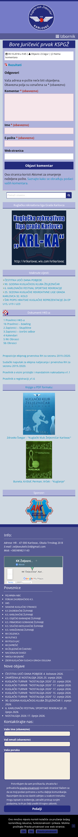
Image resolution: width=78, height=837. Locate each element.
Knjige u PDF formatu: (39, 387)
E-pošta (19, 138)
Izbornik (67, 36)
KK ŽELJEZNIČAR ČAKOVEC (18, 649)
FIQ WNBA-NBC (13, 595)
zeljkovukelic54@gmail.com (29, 546)
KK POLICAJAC (12, 641)
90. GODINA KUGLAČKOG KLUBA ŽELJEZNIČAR (32, 284)
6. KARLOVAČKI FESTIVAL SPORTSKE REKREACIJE (33, 288)
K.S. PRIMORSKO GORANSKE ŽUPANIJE (24, 622)
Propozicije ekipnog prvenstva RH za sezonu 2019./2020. (37, 355)
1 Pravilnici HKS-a (14, 320)
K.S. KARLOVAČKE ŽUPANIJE (19, 614)
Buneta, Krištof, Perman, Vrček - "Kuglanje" (39, 481)
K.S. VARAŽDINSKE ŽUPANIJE (19, 629)
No (31, 831)
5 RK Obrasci (11, 339)
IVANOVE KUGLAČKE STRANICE (21, 607)
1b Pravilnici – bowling (17, 324)
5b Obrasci (10, 343)
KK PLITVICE (11, 637)
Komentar (21, 91)
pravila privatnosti (29, 788)
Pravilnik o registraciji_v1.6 (19, 378)
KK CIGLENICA (12, 633)
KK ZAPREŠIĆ (11, 645)
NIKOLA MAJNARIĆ (14, 656)
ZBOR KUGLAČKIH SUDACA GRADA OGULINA (28, 660)
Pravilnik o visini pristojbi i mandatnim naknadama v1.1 (36, 372)
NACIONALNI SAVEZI (15, 652)
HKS (7, 603)
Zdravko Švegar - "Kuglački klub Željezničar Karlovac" (39, 437)
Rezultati (15, 65)
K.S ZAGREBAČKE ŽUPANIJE (19, 610)
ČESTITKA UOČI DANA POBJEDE (23, 280)
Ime (17, 125)
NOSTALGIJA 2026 (15, 715)
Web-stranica (14, 151)
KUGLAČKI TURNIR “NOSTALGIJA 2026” (28, 681)
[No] (73, 826)
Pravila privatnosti (46, 831)
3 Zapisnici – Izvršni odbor (19, 331)
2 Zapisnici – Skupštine (17, 327)
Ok (23, 831)
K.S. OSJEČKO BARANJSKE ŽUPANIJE (23, 618)
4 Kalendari (10, 335)
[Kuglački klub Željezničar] (41, 28)
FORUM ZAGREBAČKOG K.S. (19, 599)
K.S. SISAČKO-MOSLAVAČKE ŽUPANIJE (24, 626)
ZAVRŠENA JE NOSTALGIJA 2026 (24, 677)
